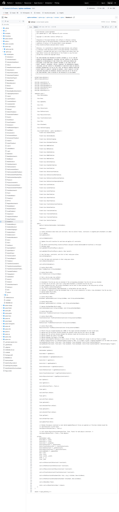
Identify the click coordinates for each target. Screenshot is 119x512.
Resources (27, 3)
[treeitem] (12, 221)
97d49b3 (103, 21)
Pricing (57, 3)
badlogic (33, 22)
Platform (10, 3)
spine (62, 17)
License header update (42, 22)
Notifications (92, 8)
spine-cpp (42, 17)
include (56, 17)
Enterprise (48, 3)
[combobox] (13, 24)
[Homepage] (4, 3)
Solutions (18, 3)
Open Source (38, 3)
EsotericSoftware (11, 8)
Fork (101, 8)
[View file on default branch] (2, 21)
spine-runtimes (25, 8)
